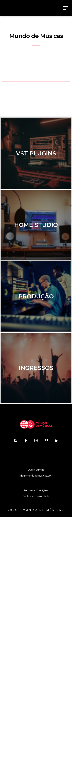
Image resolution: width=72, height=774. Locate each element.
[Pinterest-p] (46, 440)
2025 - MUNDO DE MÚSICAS (36, 510)
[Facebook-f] (25, 440)
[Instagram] (36, 440)
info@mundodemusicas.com (36, 475)
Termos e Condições (36, 490)
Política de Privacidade (36, 496)
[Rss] (15, 440)
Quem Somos (36, 469)
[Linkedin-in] (57, 440)
